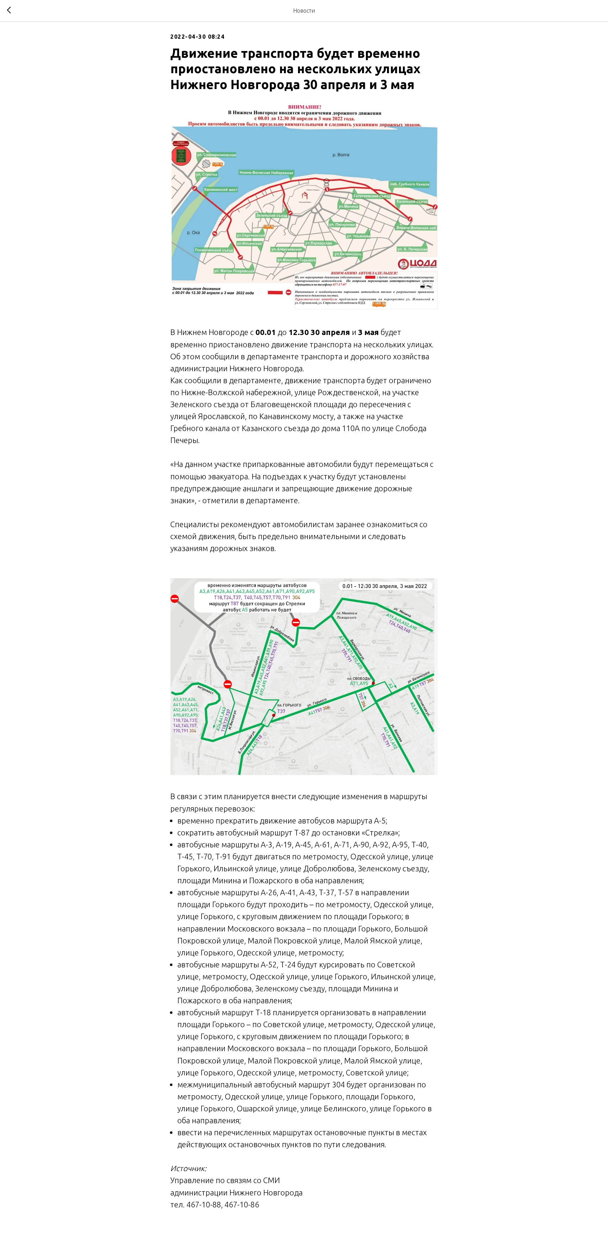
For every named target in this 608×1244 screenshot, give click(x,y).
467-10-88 (203, 1204)
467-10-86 (241, 1204)
